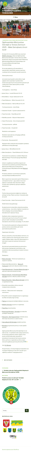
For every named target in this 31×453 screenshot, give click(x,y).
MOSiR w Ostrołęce (7, 56)
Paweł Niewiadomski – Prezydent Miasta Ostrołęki (15, 269)
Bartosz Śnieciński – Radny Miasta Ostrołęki (13, 280)
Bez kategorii (8, 360)
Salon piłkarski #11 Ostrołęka (9, 322)
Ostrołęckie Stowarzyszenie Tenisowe (11, 11)
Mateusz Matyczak (21, 40)
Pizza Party (5, 308)
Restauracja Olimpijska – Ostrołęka (11, 311)
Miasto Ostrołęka (6, 258)
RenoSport (5, 325)
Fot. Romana (8, 345)
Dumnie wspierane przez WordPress (10, 449)
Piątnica (4, 301)
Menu (16, 17)
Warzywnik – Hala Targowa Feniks (10, 317)
